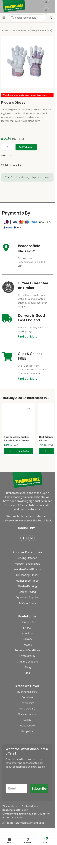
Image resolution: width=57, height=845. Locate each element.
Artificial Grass (27, 603)
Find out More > (29, 336)
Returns (27, 644)
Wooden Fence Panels (27, 563)
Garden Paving (27, 592)
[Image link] (27, 479)
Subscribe (39, 788)
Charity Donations (27, 661)
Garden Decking (27, 586)
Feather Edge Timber (27, 580)
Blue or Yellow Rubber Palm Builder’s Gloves (16, 438)
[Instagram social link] (46, 10)
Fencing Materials (27, 558)
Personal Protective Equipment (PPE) (32, 30)
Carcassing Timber (27, 575)
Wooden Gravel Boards (27, 569)
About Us (27, 633)
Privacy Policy (27, 656)
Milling (27, 667)
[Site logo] (13, 6)
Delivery (27, 639)
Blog (27, 673)
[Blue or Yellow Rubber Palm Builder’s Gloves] (18, 419)
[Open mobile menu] (4, 17)
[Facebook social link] (23, 538)
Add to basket (26, 147)
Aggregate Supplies (27, 597)
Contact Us (27, 622)
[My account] (51, 17)
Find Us (27, 627)
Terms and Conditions (27, 650)
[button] (18, 451)
